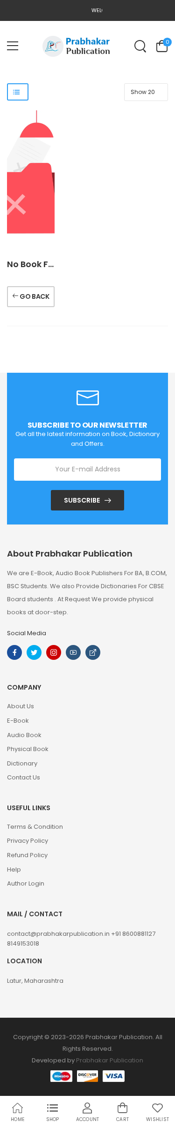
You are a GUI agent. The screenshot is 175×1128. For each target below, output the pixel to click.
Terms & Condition (35, 826)
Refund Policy (27, 855)
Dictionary (22, 763)
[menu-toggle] (12, 46)
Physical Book (28, 749)
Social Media (26, 633)
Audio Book (24, 735)
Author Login (25, 883)
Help (14, 869)
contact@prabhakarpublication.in (59, 933)
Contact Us (23, 777)
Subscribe (82, 500)
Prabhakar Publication (109, 1060)
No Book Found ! (41, 264)
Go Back (34, 296)
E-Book (18, 720)
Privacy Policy (27, 840)
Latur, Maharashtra (35, 980)
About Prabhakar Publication (70, 554)
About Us (20, 706)
